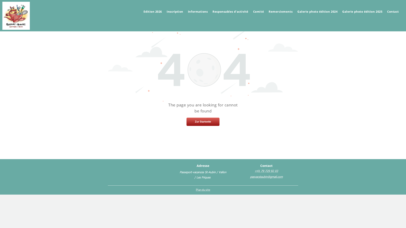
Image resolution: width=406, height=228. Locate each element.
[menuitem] (152, 12)
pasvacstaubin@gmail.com (266, 176)
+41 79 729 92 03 (266, 171)
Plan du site (203, 189)
